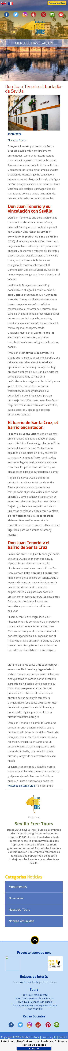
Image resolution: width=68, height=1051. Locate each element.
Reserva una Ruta (57, 3)
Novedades (16, 898)
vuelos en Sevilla (29, 982)
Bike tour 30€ (35, 1009)
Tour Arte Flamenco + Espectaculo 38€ (35, 1005)
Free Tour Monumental (35, 995)
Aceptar (34, 1048)
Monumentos (18, 887)
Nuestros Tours (19, 910)
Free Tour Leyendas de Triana (35, 1002)
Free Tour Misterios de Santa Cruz (35, 998)
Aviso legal (49, 1037)
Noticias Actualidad (21, 921)
